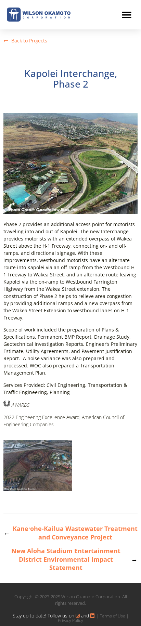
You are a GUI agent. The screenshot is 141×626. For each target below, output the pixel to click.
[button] (126, 14)
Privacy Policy (70, 620)
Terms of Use (112, 616)
